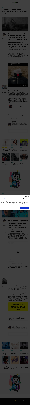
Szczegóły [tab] (15, 198)
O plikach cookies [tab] (24, 198)
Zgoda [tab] (5, 198)
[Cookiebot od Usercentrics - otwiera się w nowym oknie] (26, 196)
